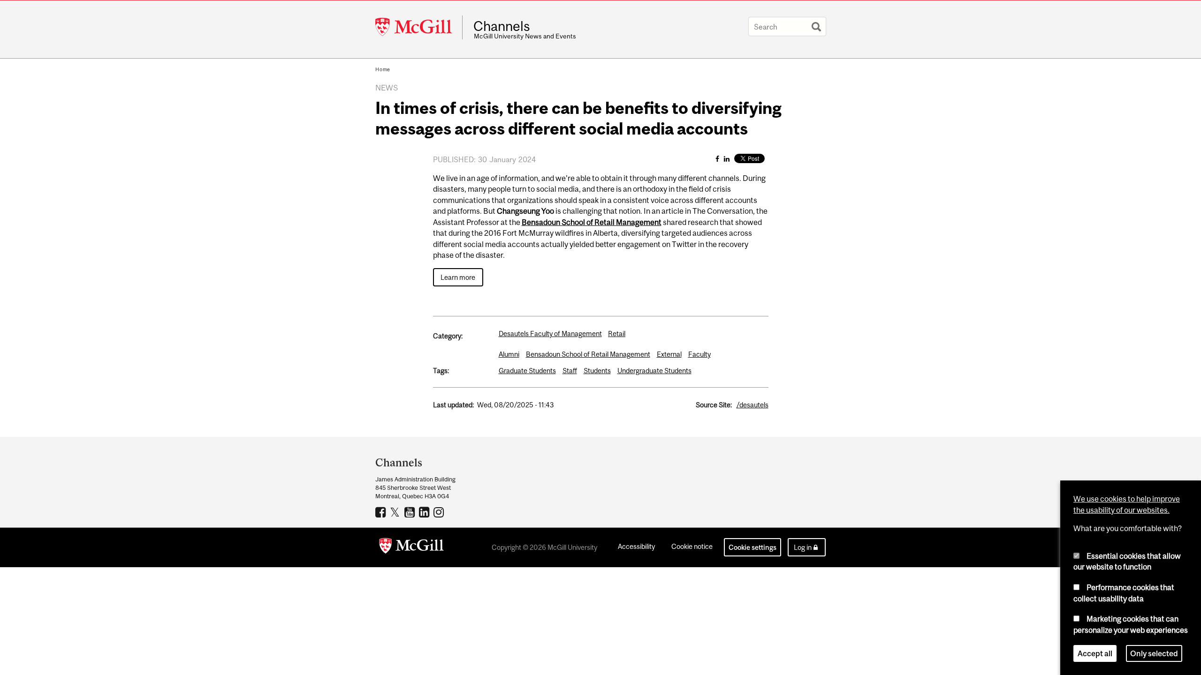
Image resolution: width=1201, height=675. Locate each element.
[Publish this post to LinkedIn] (727, 159)
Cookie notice (692, 546)
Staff (569, 371)
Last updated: (453, 405)
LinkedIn (425, 512)
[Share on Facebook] (717, 159)
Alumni (509, 354)
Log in (803, 547)
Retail (616, 334)
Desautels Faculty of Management (550, 334)
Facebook (381, 512)
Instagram (439, 512)
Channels (501, 26)
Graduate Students (527, 371)
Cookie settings (752, 547)
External (669, 354)
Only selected (1154, 653)
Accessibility (636, 546)
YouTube (410, 512)
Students (597, 371)
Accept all (1095, 653)
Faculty (699, 354)
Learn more (458, 277)
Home (382, 69)
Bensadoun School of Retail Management (588, 354)
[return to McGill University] (411, 547)
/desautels (752, 405)
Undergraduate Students (654, 371)
